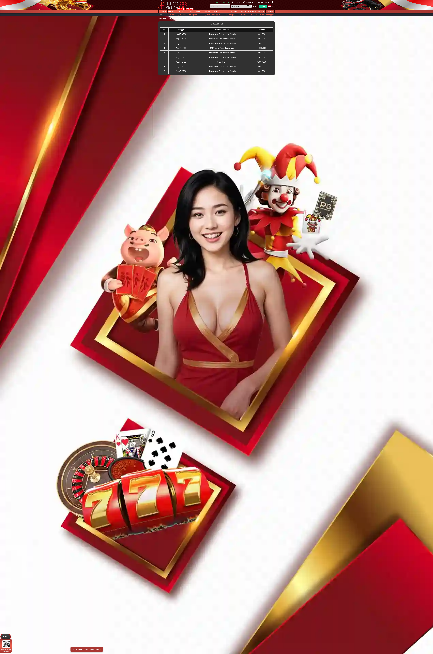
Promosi (270, 12)
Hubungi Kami (250, 2)
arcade (207, 12)
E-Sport (180, 12)
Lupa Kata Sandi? (264, 2)
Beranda (163, 12)
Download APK (223, 2)
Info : (161, 15)
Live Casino (234, 12)
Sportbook (172, 12)
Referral (261, 12)
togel (225, 12)
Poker (216, 12)
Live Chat (236, 2)
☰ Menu (5, 637)
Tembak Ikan (252, 12)
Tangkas (243, 12)
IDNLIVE (198, 12)
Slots (190, 12)
